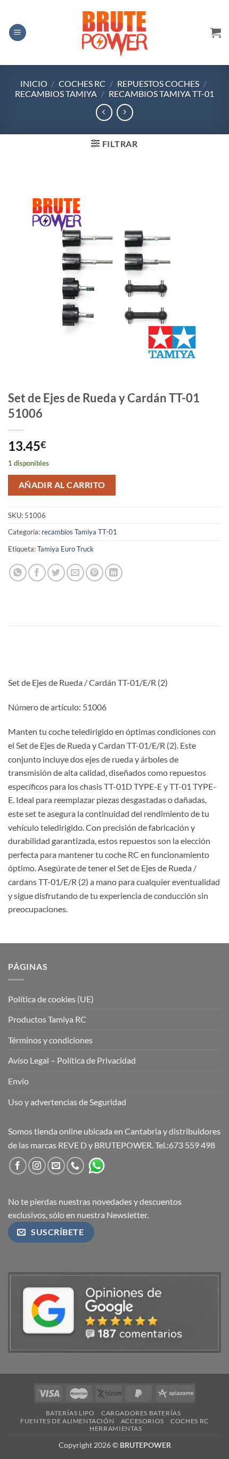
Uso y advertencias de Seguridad (67, 1102)
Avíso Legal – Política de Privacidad (72, 1060)
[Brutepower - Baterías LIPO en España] (114, 32)
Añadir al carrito (62, 485)
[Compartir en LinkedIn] (113, 572)
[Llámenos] (75, 1165)
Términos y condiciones (50, 1040)
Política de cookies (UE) (51, 999)
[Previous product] (125, 112)
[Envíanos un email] (56, 1165)
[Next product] (104, 112)
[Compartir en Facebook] (37, 572)
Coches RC (82, 83)
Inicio (33, 83)
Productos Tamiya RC (47, 1019)
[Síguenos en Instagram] (37, 1165)
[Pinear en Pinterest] (94, 572)
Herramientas (115, 1428)
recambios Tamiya (56, 93)
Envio (18, 1081)
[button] (17, 33)
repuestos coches (158, 83)
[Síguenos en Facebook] (18, 1165)
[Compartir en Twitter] (56, 572)
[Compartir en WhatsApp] (18, 572)
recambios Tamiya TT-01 (161, 93)
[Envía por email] (75, 572)
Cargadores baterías (141, 1413)
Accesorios (142, 1421)
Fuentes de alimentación (67, 1421)
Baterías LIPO (70, 1413)
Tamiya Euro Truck (65, 549)
